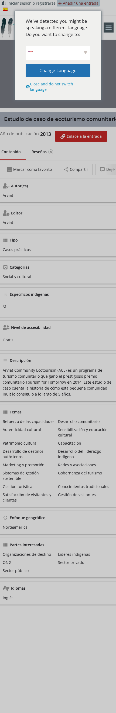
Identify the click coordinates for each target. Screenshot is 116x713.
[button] (109, 28)
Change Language (58, 70)
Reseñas (42, 151)
